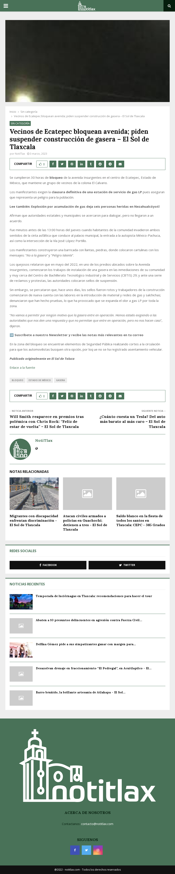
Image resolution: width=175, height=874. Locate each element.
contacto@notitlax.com (97, 824)
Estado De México (40, 380)
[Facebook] (75, 850)
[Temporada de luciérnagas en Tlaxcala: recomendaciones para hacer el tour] (21, 601)
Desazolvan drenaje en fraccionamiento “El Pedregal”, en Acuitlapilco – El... (94, 668)
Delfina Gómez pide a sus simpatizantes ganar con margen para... (86, 644)
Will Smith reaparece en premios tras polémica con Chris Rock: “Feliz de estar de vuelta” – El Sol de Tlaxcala (47, 421)
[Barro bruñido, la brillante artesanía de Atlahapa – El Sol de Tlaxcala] (21, 698)
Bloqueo (17, 380)
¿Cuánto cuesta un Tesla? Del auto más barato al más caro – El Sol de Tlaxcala (132, 421)
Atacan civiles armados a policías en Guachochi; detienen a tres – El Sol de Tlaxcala (85, 522)
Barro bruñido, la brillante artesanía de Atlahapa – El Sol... (80, 692)
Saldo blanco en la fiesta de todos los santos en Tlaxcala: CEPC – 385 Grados (140, 520)
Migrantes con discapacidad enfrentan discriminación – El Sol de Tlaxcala (34, 520)
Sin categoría (20, 123)
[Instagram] (98, 850)
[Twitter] (86, 850)
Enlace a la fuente (22, 367)
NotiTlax (20, 154)
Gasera (60, 380)
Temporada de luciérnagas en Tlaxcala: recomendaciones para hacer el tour (94, 596)
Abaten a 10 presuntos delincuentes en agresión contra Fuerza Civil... (89, 620)
